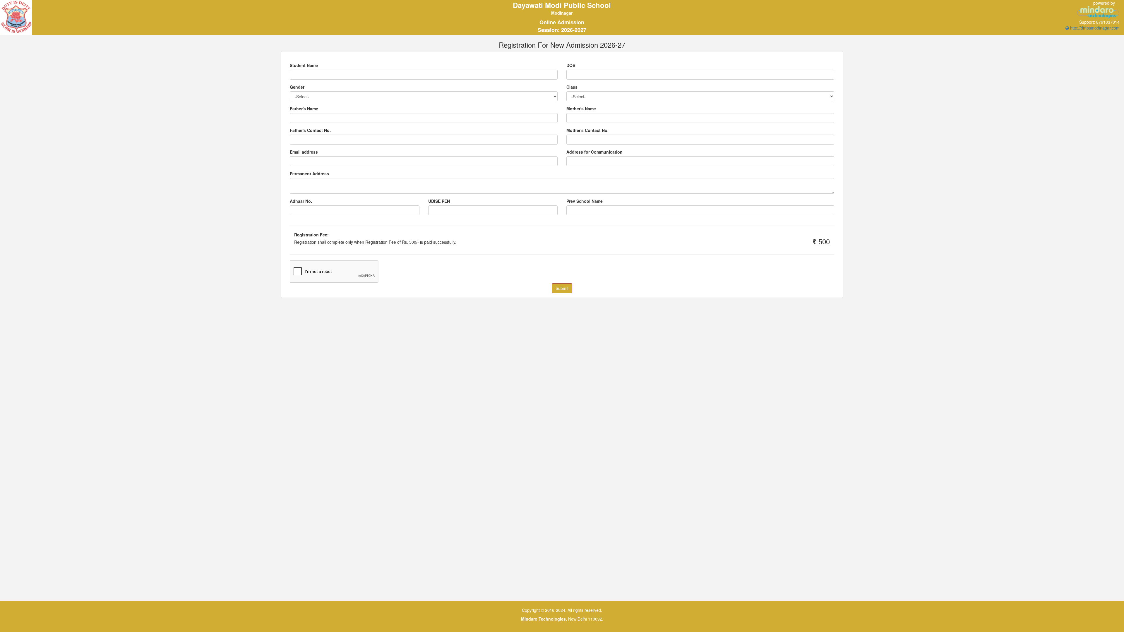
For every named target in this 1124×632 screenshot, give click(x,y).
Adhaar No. (301, 201)
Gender (297, 87)
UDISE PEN (439, 201)
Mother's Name (581, 108)
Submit (562, 288)
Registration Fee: (311, 235)
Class (572, 87)
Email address (304, 152)
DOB (570, 65)
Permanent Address (309, 173)
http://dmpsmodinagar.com (1094, 28)
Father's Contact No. (310, 130)
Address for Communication (594, 152)
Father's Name (304, 108)
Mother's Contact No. (587, 130)
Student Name (304, 65)
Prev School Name (584, 201)
